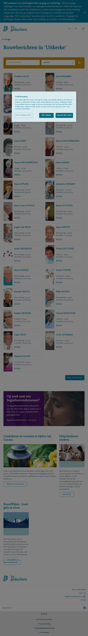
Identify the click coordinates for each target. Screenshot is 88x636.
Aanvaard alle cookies (64, 115)
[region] (44, 106)
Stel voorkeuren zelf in (23, 115)
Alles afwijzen (46, 115)
